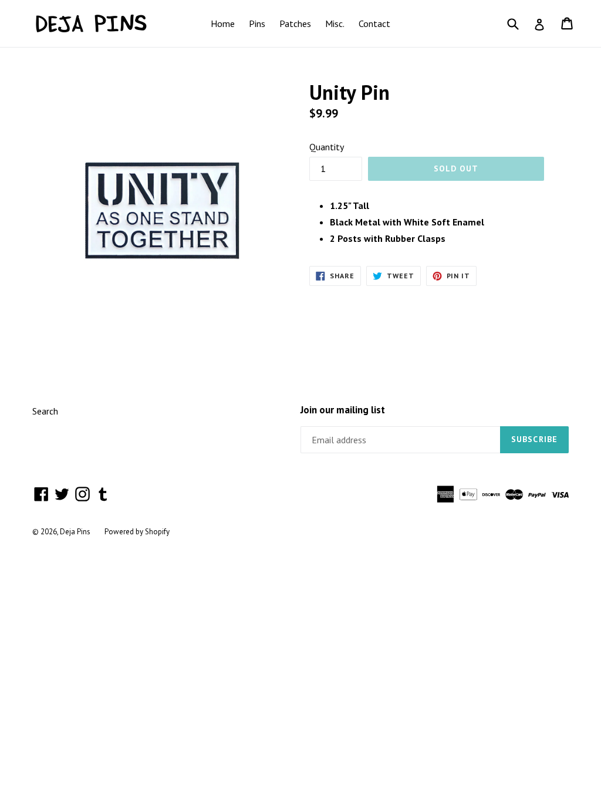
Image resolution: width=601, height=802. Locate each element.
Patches (295, 23)
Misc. (335, 23)
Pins (257, 23)
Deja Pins (75, 532)
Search (45, 411)
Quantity (326, 147)
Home (223, 23)
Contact (374, 23)
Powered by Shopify (137, 532)
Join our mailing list (342, 410)
